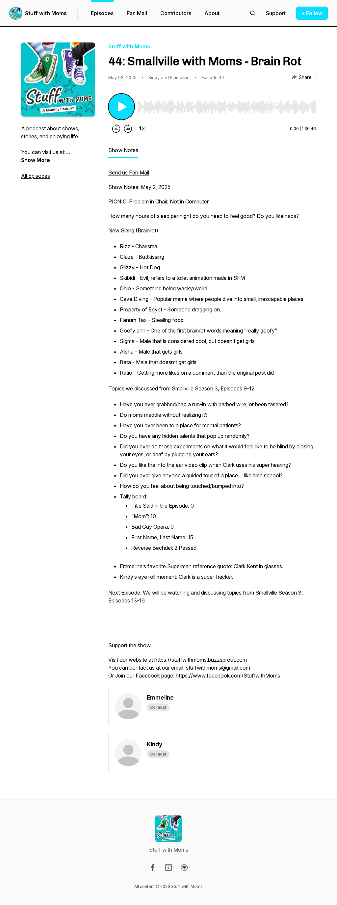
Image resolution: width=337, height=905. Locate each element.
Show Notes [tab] (123, 150)
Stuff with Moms (46, 13)
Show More (35, 160)
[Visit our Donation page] (184, 867)
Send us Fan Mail (128, 172)
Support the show (129, 645)
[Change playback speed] (141, 128)
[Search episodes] (252, 13)
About (212, 13)
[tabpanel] (212, 427)
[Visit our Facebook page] (152, 867)
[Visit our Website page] (168, 867)
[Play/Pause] (121, 106)
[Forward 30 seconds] (128, 128)
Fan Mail (137, 13)
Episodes (102, 13)
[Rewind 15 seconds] (116, 128)
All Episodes (35, 176)
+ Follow (312, 13)
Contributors (175, 13)
